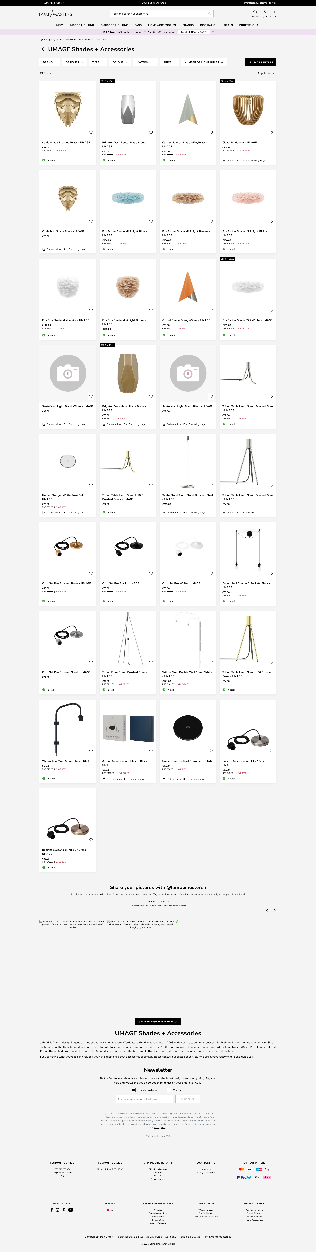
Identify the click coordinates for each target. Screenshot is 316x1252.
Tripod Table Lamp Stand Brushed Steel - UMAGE (248, 408)
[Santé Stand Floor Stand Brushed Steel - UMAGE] (188, 475)
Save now (168, 32)
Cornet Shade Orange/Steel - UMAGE (186, 320)
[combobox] (161, 13)
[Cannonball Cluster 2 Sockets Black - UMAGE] (248, 564)
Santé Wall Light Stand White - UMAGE (67, 406)
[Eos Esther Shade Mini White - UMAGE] (248, 299)
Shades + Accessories (67, 39)
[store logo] (56, 13)
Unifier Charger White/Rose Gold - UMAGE (64, 497)
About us (158, 1209)
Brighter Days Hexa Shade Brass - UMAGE (124, 408)
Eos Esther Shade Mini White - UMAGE (247, 320)
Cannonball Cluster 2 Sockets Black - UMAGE (246, 585)
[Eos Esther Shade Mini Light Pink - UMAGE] (248, 211)
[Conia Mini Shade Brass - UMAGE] (68, 211)
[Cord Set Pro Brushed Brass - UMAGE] (68, 564)
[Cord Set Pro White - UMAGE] (188, 564)
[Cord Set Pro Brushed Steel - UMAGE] (68, 652)
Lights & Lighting (47, 39)
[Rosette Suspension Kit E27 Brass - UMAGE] (68, 830)
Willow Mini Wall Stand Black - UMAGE (67, 761)
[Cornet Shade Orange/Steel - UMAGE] (188, 299)
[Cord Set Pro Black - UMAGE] (128, 564)
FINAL (194, 31)
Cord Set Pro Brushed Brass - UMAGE (66, 583)
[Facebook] (52, 1210)
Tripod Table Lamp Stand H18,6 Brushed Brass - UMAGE (122, 497)
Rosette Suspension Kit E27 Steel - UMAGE (244, 763)
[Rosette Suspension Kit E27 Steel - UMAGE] (248, 741)
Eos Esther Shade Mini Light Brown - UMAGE (186, 233)
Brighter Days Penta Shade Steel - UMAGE (124, 144)
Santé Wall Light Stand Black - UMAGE (187, 406)
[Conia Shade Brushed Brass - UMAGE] (68, 123)
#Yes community (206, 1209)
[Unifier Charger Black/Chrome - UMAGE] (188, 741)
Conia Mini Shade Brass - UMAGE (63, 231)
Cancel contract (158, 1179)
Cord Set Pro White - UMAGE (181, 583)
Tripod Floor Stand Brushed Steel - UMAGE (124, 674)
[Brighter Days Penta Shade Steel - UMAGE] (128, 123)
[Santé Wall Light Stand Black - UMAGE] (188, 387)
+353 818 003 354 (62, 1169)
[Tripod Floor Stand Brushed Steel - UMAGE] (128, 652)
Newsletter (206, 1169)
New (59, 25)
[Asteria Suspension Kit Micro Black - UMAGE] (128, 741)
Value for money (254, 1216)
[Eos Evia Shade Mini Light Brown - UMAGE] (128, 299)
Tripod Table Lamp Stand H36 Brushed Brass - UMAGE (247, 674)
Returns (158, 1172)
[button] (91, 132)
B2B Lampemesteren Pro (206, 1216)
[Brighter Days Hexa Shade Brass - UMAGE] (128, 387)
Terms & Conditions (158, 1213)
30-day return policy (206, 1172)
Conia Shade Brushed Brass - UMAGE (66, 142)
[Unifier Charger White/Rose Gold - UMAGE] (68, 475)
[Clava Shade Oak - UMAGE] (248, 123)
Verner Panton (254, 1213)
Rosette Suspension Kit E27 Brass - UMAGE (65, 852)
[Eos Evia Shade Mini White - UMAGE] (68, 299)
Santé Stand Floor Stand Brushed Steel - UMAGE (187, 497)
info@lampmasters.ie (62, 1172)
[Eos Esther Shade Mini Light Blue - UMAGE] (128, 211)
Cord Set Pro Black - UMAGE (120, 583)
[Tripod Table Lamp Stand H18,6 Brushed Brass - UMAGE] (128, 475)
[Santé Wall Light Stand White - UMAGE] (68, 387)
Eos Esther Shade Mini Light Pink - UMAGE (244, 233)
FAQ (62, 1175)
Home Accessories (254, 1219)
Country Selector (158, 1223)
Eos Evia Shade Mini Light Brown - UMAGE (124, 322)
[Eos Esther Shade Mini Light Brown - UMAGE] (188, 211)
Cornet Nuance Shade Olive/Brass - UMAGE (184, 144)
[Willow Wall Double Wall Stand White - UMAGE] (188, 652)
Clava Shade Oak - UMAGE (239, 142)
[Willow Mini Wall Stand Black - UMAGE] (68, 741)
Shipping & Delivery (158, 1169)
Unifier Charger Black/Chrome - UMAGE (187, 761)
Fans (138, 25)
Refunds (158, 1175)
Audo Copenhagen (254, 1209)
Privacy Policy (158, 1216)
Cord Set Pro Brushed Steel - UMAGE (66, 672)
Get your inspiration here (156, 1021)
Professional (249, 25)
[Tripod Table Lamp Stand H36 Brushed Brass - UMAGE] (248, 652)
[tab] (50, 62)
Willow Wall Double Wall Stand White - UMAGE (187, 674)
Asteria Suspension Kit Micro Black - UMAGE (125, 763)
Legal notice (158, 1219)
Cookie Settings (206, 1213)
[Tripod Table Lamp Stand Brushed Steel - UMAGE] (248, 387)
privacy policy (159, 1127)
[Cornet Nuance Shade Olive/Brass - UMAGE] (188, 123)
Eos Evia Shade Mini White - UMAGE (65, 320)
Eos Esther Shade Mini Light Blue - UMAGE (124, 233)
